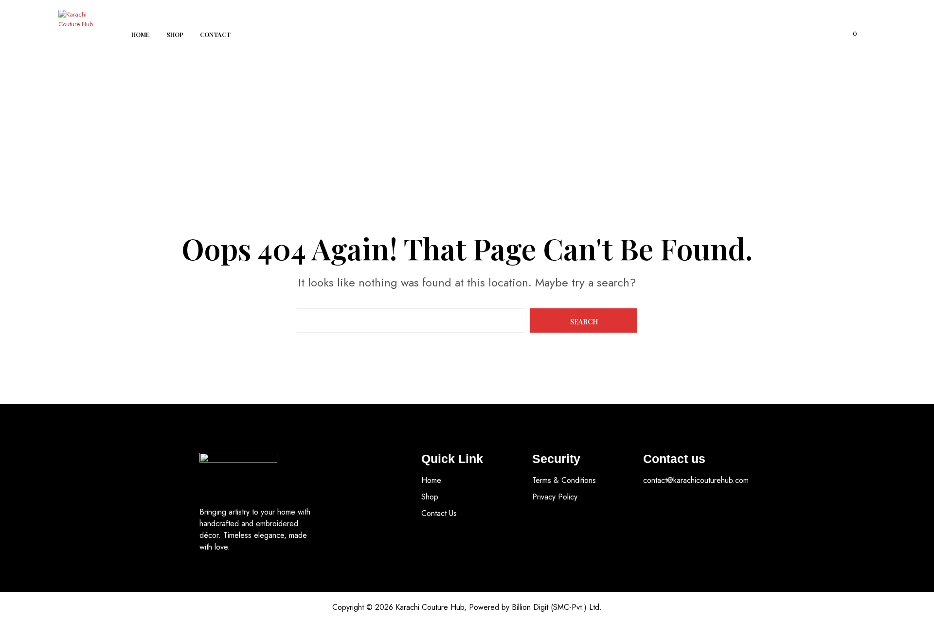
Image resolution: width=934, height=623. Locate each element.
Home (140, 34)
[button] (849, 34)
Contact (215, 34)
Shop (174, 34)
